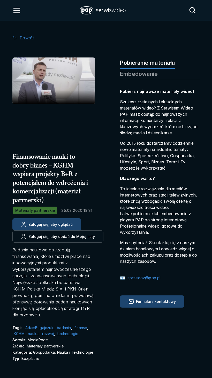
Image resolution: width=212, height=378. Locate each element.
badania (64, 327)
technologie (67, 333)
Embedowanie (139, 73)
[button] (103, 10)
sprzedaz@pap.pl (143, 277)
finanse (80, 327)
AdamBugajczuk (39, 327)
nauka (33, 333)
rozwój (48, 333)
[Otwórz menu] (16, 10)
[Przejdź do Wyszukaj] (192, 10)
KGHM (19, 333)
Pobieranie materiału (147, 62)
